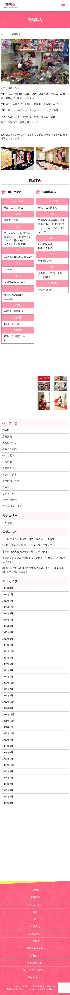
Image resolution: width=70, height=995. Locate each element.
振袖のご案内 (9, 449)
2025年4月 (7, 632)
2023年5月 (7, 695)
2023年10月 (8, 683)
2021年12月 (8, 714)
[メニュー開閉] (63, 5)
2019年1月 (7, 758)
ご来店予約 (8, 468)
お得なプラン (9, 443)
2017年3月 (7, 803)
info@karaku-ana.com (14, 282)
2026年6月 (7, 601)
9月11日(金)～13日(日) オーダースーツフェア (27, 545)
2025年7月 (7, 619)
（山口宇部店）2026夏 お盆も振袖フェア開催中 (28, 539)
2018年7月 (7, 784)
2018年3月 (7, 796)
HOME (5, 430)
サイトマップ (9, 493)
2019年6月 (7, 752)
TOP (3, 34)
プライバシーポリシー (14, 506)
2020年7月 (7, 740)
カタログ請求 (9, 474)
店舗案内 (7, 436)
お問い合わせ (9, 500)
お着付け (7, 487)
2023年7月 (7, 689)
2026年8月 (7, 588)
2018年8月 (7, 777)
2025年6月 (7, 626)
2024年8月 (7, 657)
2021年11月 (8, 721)
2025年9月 (7, 613)
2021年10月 (8, 727)
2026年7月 (7, 594)
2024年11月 (8, 651)
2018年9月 (7, 771)
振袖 (35, 912)
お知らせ (7, 522)
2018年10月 (8, 765)
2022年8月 (7, 708)
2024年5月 (7, 670)
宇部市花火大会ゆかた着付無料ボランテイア (26, 551)
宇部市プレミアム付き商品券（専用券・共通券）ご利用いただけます (34, 560)
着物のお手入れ (10, 481)
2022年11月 (8, 702)
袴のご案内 (8, 455)
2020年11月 (8, 733)
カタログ (35, 941)
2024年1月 (7, 676)
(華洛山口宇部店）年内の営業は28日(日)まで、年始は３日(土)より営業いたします (33, 570)
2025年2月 (7, 639)
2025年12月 (8, 607)
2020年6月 (7, 746)
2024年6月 (7, 664)
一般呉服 (7, 462)
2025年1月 (7, 645)
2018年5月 (7, 790)
